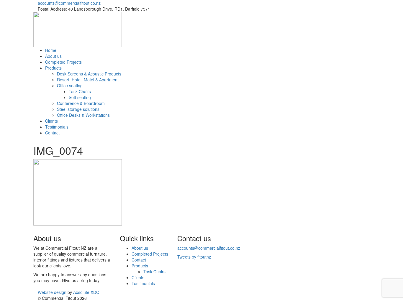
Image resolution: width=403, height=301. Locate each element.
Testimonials (56, 127)
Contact (52, 133)
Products (53, 68)
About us (53, 56)
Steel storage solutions (78, 109)
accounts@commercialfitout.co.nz (69, 3)
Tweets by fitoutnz (194, 257)
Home (50, 50)
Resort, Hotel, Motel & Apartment (88, 80)
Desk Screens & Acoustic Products (89, 74)
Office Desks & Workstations (83, 115)
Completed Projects (63, 62)
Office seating (70, 85)
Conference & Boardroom (81, 103)
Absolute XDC (86, 292)
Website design (52, 292)
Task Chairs (80, 91)
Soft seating (80, 97)
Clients (51, 121)
